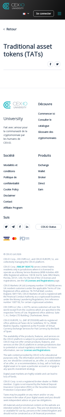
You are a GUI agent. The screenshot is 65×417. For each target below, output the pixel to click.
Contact (7, 201)
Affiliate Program (13, 207)
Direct (41, 183)
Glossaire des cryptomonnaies (47, 135)
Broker (42, 177)
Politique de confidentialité (11, 180)
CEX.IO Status (48, 226)
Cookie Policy (11, 189)
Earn (40, 189)
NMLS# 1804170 (25, 266)
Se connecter (43, 13)
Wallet (41, 171)
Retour (11, 29)
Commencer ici (46, 113)
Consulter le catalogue (44, 122)
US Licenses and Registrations (39, 280)
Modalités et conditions (10, 168)
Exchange (43, 165)
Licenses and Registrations (37, 350)
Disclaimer (9, 195)
